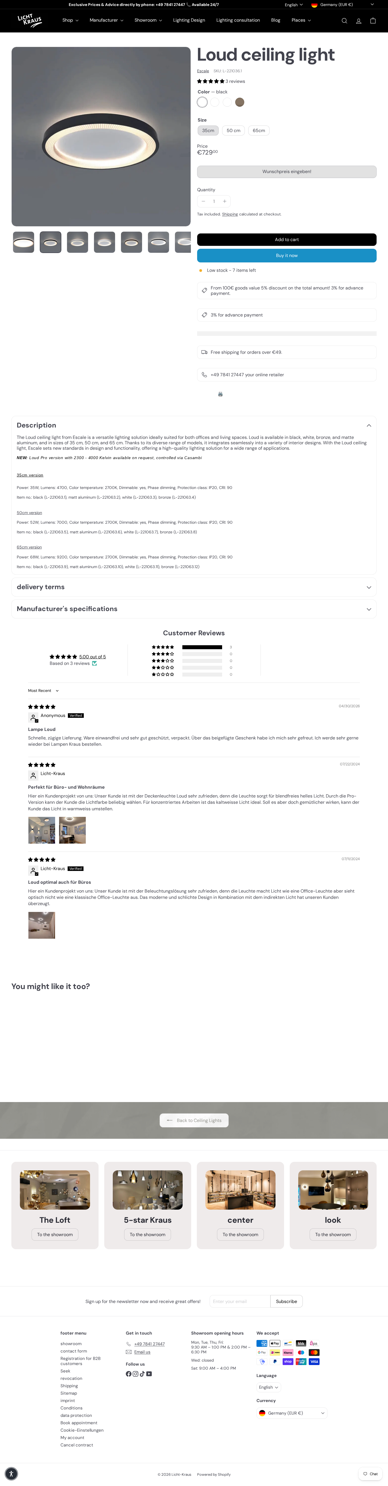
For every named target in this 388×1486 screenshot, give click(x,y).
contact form (74, 1351)
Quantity (206, 189)
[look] (333, 1190)
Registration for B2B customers (81, 1361)
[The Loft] (55, 1190)
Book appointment (79, 1423)
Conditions (72, 1408)
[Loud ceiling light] (39, 1045)
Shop (68, 20)
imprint (68, 1400)
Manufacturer (104, 20)
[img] (41, 707)
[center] (240, 1190)
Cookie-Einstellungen (82, 1430)
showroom (71, 1344)
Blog (275, 20)
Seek (65, 1371)
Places (299, 20)
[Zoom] (101, 136)
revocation (71, 1378)
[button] (211, 81)
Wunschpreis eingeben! (288, 173)
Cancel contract (77, 1445)
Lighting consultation (238, 20)
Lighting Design (189, 20)
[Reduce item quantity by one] (203, 201)
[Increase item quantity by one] (224, 201)
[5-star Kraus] (148, 1190)
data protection (76, 1415)
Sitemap (69, 1393)
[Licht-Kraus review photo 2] (72, 830)
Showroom (146, 20)
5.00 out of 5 (92, 657)
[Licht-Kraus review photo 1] (41, 830)
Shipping (230, 214)
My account (72, 1437)
